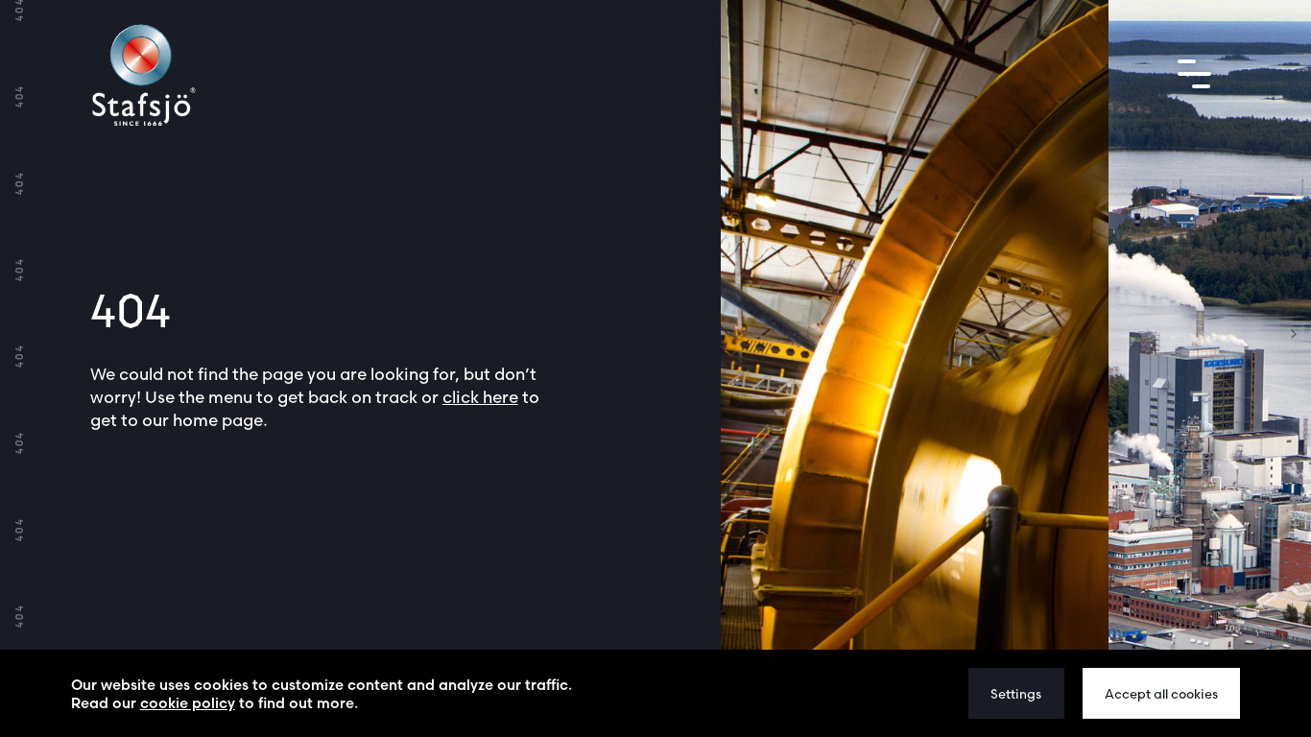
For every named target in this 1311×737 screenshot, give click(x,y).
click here (480, 397)
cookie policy (187, 703)
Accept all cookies (1161, 693)
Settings (1015, 693)
